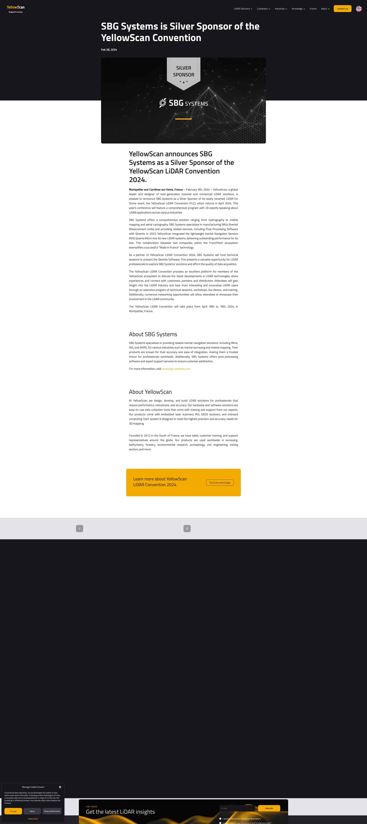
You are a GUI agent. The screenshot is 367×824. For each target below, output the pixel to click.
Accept (13, 811)
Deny (32, 811)
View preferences (52, 811)
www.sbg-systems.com (176, 368)
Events (313, 8)
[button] (60, 787)
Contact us (342, 8)
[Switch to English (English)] (359, 8)
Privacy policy (33, 818)
